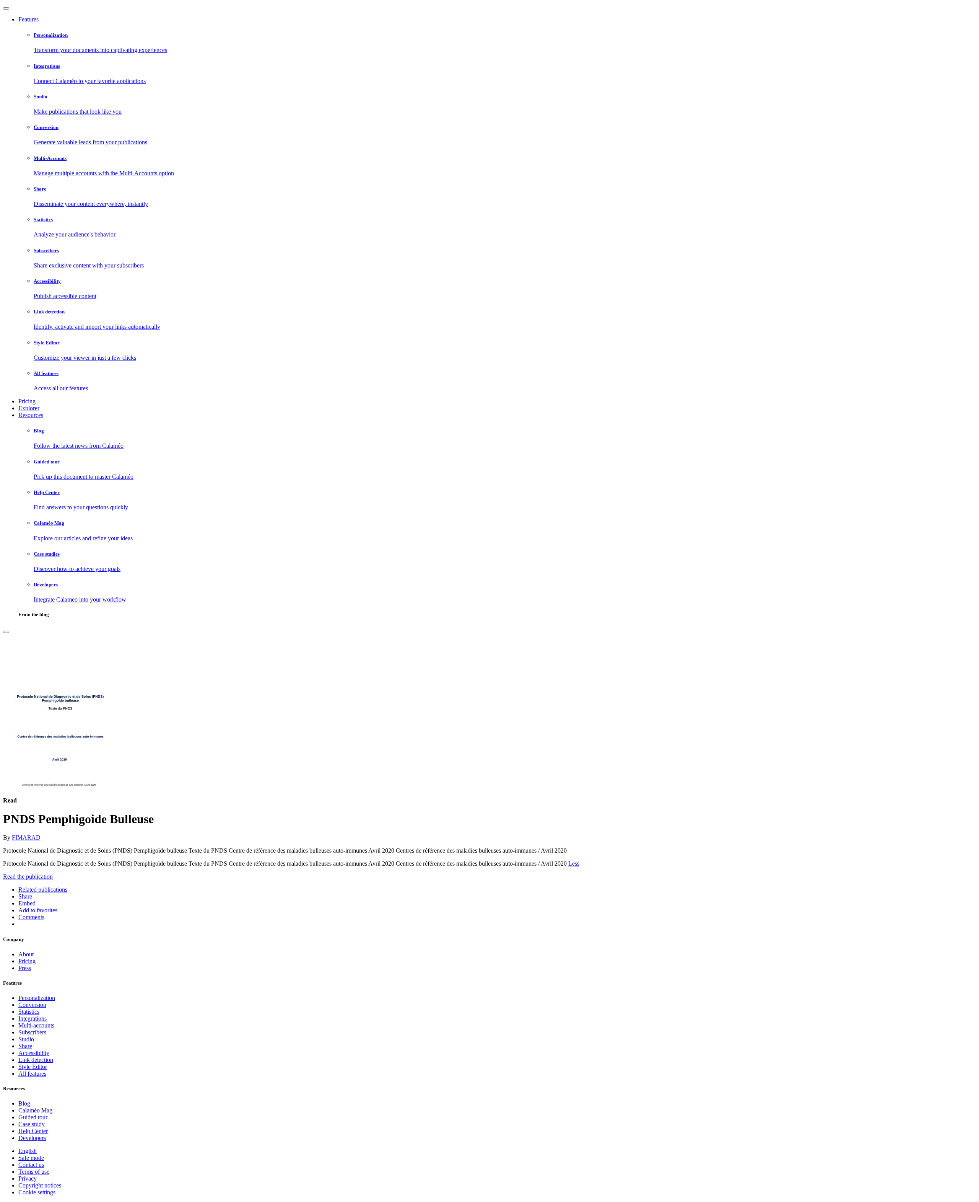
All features (32, 1073)
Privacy (27, 1178)
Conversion (32, 1004)
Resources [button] (30, 415)
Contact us (31, 1164)
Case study (31, 1124)
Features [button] (28, 19)
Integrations (32, 1018)
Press (24, 968)
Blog (24, 1103)
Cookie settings (36, 1192)
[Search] (6, 632)
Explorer (28, 408)
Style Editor (32, 1066)
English (27, 1151)
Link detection (35, 1060)
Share (25, 1046)
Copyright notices (39, 1185)
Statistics (28, 1011)
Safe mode (31, 1158)
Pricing (27, 401)
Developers (32, 1138)
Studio (26, 1039)
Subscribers (32, 1032)
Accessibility (33, 1053)
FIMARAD (26, 837)
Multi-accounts (36, 1025)
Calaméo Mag (35, 1110)
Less (573, 863)
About (26, 954)
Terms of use (33, 1171)
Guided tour (32, 1117)
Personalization (36, 998)
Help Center (33, 1131)
